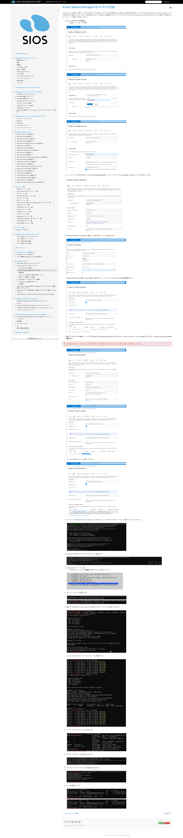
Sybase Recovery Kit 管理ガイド (25, 180)
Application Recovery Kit (23, 132)
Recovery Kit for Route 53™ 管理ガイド (27, 168)
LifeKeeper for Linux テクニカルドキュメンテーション (30, 116)
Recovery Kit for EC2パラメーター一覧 (27, 191)
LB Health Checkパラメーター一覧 (26, 196)
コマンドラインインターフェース (24, 127)
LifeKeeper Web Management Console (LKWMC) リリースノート (34, 316)
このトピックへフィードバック (75, 825)
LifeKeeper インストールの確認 (25, 105)
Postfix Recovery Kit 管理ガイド (25, 164)
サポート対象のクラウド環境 (24, 243)
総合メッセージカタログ (23, 230)
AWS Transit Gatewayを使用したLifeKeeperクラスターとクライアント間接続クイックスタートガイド (36, 287)
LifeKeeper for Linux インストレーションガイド (28, 92)
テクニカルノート (21, 83)
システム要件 (20, 74)
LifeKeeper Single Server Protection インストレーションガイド (33, 305)
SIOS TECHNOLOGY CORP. (28, 2)
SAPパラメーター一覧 (22, 214)
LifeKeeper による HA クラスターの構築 (29, 279)
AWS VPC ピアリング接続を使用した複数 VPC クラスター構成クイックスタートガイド (36, 291)
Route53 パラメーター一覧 (24, 212)
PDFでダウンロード (35, 338)
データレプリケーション (22, 125)
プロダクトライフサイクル (21, 332)
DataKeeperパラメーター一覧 (24, 216)
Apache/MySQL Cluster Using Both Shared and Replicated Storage (35, 294)
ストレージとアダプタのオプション (25, 76)
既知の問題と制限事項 (23, 328)
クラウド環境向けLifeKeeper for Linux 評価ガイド (30, 256)
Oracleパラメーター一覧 (23, 205)
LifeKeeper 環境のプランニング (25, 96)
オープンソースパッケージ (23, 78)
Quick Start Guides (21, 261)
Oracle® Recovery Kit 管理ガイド (26, 159)
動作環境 (19, 321)
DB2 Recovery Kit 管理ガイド (25, 136)
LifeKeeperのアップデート (23, 108)
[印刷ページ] (170, 7)
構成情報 (21, 272)
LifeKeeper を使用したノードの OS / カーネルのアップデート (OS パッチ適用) (36, 111)
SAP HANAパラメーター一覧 (24, 221)
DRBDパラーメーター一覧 (23, 189)
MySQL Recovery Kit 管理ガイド (25, 148)
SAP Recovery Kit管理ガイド (24, 173)
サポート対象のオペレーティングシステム (27, 236)
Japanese (167, 1)
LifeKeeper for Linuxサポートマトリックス (27, 234)
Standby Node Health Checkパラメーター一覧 (29, 218)
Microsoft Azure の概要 (25, 268)
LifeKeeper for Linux (21, 53)
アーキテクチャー (21, 319)
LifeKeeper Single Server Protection (26, 298)
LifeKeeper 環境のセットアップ (25, 98)
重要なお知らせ (21, 60)
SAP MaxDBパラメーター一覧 (25, 223)
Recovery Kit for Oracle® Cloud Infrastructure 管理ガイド (32, 157)
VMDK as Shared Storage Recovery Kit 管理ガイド (31, 182)
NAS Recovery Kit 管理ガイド (25, 152)
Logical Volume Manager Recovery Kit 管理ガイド (30, 143)
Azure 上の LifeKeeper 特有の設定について (30, 275)
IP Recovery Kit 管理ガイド (24, 145)
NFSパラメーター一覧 (22, 200)
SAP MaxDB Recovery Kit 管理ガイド (27, 177)
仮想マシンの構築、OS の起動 (27, 277)
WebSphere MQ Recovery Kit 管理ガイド (28, 150)
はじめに (19, 303)
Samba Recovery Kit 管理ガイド (25, 171)
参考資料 (21, 284)
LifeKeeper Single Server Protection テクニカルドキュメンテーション (35, 308)
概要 (18, 62)
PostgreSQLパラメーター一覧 (25, 207)
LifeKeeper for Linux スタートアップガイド (27, 87)
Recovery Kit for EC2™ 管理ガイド (26, 139)
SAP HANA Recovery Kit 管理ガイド (27, 175)
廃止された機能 (21, 69)
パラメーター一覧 (20, 186)
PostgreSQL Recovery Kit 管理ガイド (27, 161)
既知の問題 (20, 81)
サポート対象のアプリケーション (25, 239)
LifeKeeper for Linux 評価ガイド (25, 252)
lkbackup (19, 120)
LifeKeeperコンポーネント (23, 71)
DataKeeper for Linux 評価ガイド (25, 254)
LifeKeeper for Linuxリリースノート (25, 58)
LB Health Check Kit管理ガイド (25, 141)
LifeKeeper (20, 123)
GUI (18, 326)
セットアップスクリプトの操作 (24, 103)
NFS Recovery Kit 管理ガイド (25, 155)
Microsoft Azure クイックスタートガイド (27, 265)
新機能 (18, 65)
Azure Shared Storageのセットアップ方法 (30, 270)
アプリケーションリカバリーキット (25, 310)
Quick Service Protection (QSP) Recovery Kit (29, 166)
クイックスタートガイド (22, 323)
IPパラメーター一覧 (22, 193)
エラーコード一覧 (20, 227)
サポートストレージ (20, 248)
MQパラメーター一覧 (22, 198)
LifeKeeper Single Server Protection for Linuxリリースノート (33, 301)
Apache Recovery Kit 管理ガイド (25, 134)
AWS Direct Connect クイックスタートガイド (28, 263)
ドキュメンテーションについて (24, 118)
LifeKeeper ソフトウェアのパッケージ (26, 94)
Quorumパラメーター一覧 (23, 209)
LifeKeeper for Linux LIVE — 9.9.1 (56, 1)
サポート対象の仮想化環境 (24, 241)
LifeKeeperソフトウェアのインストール (26, 101)
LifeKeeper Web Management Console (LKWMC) (30, 314)
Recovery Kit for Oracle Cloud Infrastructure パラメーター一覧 (33, 202)
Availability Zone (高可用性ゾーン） (28, 281)
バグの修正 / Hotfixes (23, 67)
